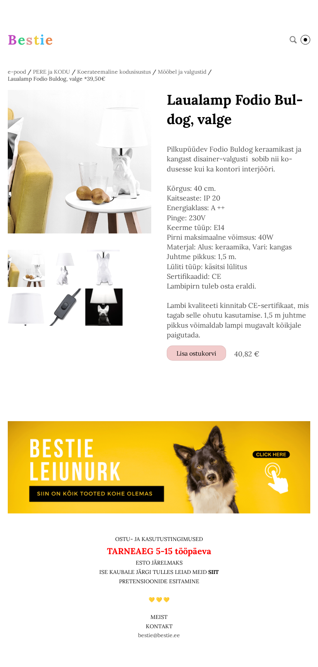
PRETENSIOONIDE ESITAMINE (159, 581)
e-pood (17, 71)
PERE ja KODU (51, 71)
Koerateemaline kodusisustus (114, 71)
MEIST (159, 616)
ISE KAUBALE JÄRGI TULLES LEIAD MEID (153, 572)
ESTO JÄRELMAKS (159, 562)
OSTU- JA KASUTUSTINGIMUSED (159, 539)
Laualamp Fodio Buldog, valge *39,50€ (56, 78)
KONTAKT (159, 626)
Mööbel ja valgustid (182, 71)
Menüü (305, 40)
